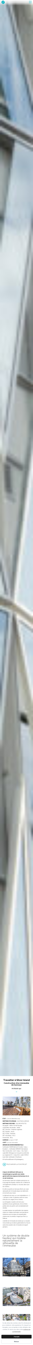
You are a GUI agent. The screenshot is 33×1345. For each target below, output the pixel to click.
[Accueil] (3, 3)
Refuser (16, 1341)
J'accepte (16, 1336)
